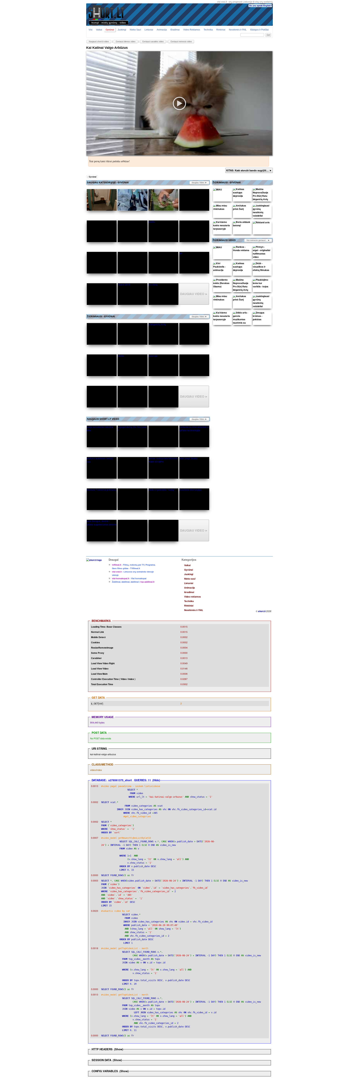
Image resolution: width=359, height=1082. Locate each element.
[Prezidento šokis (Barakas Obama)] (222, 284)
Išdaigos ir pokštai (259, 29)
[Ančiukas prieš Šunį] (242, 208)
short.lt (262, 611)
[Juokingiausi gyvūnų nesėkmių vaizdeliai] (261, 211)
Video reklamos (191, 29)
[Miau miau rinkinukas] (222, 208)
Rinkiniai (220, 29)
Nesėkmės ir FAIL (238, 29)
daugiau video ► (199, 182)
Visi (90, 29)
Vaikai (99, 29)
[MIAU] (217, 190)
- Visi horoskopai (129, 578)
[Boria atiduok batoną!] (242, 224)
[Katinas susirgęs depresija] (242, 193)
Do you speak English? (260, 5)
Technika (208, 29)
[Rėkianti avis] (261, 223)
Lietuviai (149, 29)
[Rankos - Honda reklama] (242, 249)
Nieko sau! (135, 29)
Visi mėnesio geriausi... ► (258, 240)
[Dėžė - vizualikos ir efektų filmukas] (261, 268)
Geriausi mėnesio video (181, 41)
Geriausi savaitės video (153, 41)
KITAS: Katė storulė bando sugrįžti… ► (249, 170)
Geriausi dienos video (125, 41)
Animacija (162, 29)
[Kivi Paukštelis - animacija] (222, 268)
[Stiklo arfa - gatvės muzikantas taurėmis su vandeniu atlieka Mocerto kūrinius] (242, 323)
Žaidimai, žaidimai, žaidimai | (133, 581)
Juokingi (122, 29)
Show (118, 1049)
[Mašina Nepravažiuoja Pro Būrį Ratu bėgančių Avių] (261, 195)
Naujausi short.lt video (99, 41)
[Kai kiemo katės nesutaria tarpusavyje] (222, 226)
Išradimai (175, 29)
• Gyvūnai (92, 176)
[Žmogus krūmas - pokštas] (261, 317)
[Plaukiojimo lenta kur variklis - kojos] (261, 284)
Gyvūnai (110, 29)
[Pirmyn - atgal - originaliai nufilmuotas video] (261, 253)
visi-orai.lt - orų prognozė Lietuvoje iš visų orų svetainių (245, 1)
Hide (156, 780)
